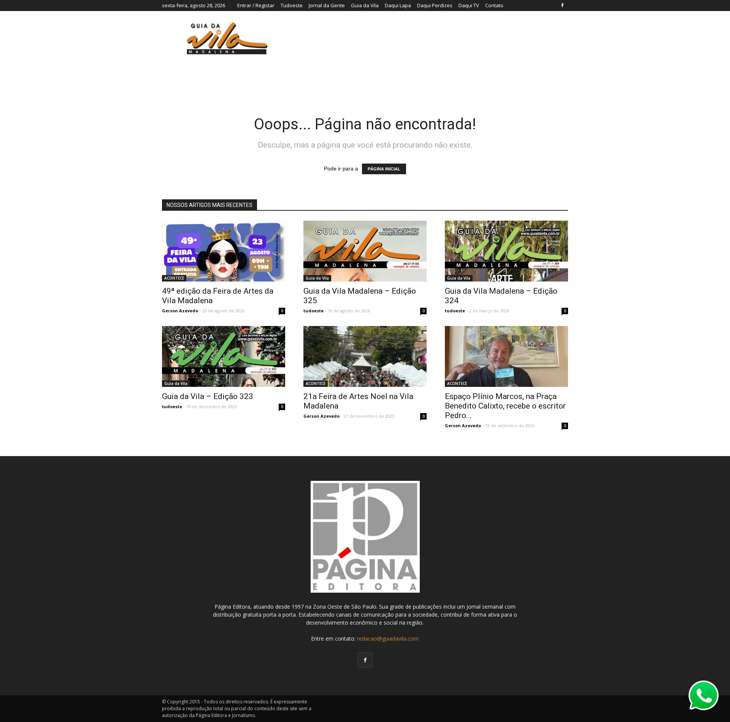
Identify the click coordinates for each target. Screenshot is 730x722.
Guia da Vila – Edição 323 (207, 396)
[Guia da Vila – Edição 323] (223, 359)
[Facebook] (562, 5)
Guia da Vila (365, 5)
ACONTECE (174, 278)
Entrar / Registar (256, 5)
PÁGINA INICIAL (384, 169)
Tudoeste (292, 5)
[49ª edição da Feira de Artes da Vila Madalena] (223, 251)
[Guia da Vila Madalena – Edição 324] (506, 251)
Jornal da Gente (327, 5)
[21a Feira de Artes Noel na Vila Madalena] (365, 356)
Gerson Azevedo (180, 310)
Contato (494, 5)
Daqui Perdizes (434, 5)
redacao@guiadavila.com (388, 638)
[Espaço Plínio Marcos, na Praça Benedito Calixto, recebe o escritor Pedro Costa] (506, 359)
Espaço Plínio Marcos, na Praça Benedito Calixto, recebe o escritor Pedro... (505, 406)
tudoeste (313, 310)
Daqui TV (469, 5)
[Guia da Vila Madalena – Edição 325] (365, 251)
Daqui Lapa (398, 5)
